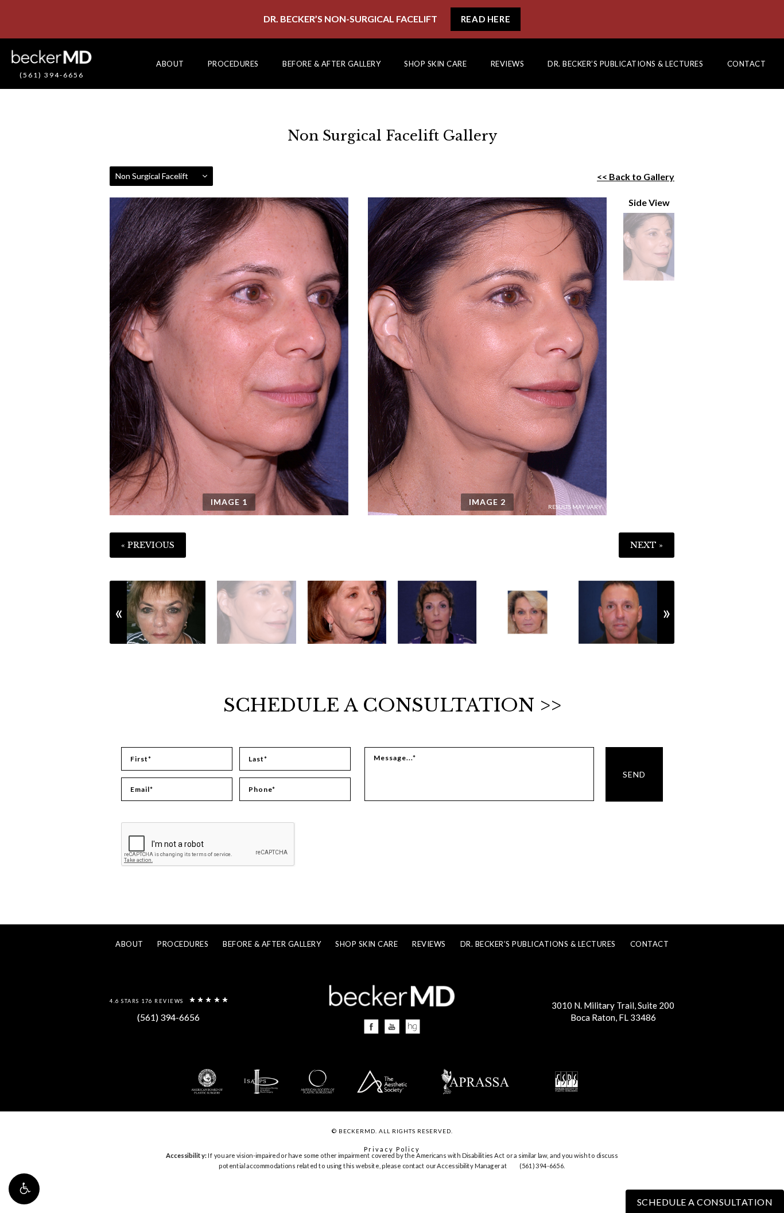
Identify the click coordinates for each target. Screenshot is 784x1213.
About (170, 63)
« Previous (147, 545)
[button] (24, 1188)
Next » (646, 545)
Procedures (233, 63)
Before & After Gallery (331, 63)
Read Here (485, 19)
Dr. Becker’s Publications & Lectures (625, 63)
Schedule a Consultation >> (392, 705)
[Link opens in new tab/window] (371, 1027)
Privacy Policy (392, 1149)
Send (634, 774)
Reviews (508, 63)
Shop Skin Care (435, 63)
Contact (746, 63)
